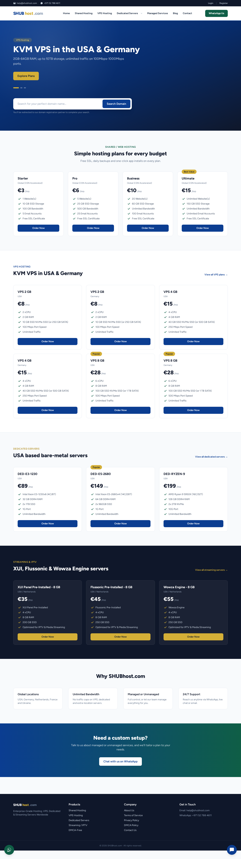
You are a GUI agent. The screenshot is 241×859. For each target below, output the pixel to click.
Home (66, 13)
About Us (129, 810)
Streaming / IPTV (78, 825)
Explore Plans (26, 76)
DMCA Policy (131, 825)
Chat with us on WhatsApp (120, 761)
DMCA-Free (75, 830)
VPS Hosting (104, 13)
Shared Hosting (83, 13)
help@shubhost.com (27, 3)
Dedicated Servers (127, 13)
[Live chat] (232, 850)
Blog (175, 13)
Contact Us (130, 830)
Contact (187, 13)
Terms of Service (133, 815)
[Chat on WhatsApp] (9, 850)
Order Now (38, 228)
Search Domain (116, 103)
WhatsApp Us (216, 13)
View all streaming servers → (211, 569)
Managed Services (157, 13)
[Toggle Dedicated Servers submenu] (141, 13)
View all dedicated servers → (211, 456)
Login (210, 3)
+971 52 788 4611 (52, 3)
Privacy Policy (131, 820)
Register (223, 3)
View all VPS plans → (216, 274)
